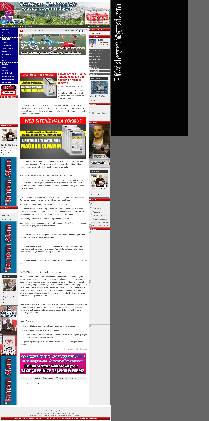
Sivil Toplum (6, 45)
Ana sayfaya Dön (29, 31)
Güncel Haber (7, 33)
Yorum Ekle (49, 378)
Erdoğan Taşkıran (95, 56)
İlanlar (13, 26)
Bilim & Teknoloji (8, 76)
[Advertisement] (52, 59)
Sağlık (4, 67)
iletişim (29, 26)
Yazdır (60, 378)
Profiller (5, 64)
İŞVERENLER (7, 54)
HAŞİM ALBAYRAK (96, 50)
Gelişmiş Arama (6, 219)
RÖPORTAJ (6, 83)
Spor (3, 58)
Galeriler (5, 26)
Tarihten (5, 70)
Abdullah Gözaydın (95, 53)
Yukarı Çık (72, 378)
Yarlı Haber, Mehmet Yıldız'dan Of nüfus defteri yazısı (8, 153)
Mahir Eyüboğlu (94, 68)
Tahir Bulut (93, 74)
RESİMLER (6, 39)
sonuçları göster (103, 225)
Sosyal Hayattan (8, 79)
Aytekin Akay (93, 62)
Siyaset (4, 42)
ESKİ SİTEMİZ (7, 73)
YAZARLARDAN (8, 48)
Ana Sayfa (5, 29)
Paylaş (37, 378)
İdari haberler (7, 61)
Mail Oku (21, 26)
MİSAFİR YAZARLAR (96, 59)
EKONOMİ (6, 51)
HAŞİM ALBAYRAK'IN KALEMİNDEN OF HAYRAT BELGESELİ (103, 44)
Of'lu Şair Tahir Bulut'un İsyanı (9, 146)
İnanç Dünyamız (7, 36)
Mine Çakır (93, 65)
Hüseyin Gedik (94, 71)
